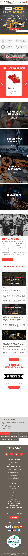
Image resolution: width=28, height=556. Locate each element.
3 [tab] (10, 383)
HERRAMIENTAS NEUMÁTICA (22, 47)
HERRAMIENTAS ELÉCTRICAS (22, 41)
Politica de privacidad (14, 501)
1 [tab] (6, 383)
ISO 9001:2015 (14, 494)
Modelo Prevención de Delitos (14, 507)
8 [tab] (21, 383)
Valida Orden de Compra (14, 509)
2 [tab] (8, 383)
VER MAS (14, 359)
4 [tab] (13, 383)
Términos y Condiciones (14, 503)
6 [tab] (17, 383)
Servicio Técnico (14, 497)
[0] (24, 2)
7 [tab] (19, 383)
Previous (1, 84)
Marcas (14, 495)
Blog (14, 490)
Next (25, 84)
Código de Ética (14, 505)
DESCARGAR (14, 517)
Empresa (14, 492)
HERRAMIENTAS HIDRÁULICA (8, 47)
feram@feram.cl (14, 475)
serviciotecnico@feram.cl (14, 478)
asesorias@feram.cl (14, 477)
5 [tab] (15, 383)
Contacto (14, 488)
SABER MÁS (8, 259)
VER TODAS (14, 387)
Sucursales (14, 499)
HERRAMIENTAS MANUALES (8, 41)
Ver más (14, 32)
